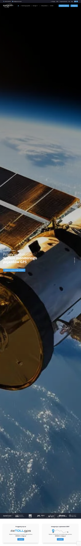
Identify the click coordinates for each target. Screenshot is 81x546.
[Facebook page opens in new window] (77, 1)
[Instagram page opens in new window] (75, 1)
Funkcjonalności (44, 5)
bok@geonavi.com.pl (17, 1)
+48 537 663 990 (8, 1)
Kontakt (51, 5)
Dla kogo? (35, 5)
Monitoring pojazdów (25, 5)
